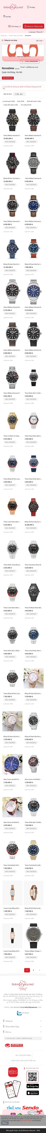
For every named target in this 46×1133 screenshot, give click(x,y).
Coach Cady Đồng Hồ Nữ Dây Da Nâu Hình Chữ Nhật (21, 908)
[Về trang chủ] (13, 7)
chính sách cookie (26, 1120)
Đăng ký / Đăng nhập (34, 26)
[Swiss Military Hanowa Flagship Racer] (12, 120)
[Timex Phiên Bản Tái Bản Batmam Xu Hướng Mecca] (34, 807)
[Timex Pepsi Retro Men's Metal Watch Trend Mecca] (34, 420)
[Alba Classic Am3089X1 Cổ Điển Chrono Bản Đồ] (34, 764)
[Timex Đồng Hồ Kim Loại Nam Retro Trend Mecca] (12, 678)
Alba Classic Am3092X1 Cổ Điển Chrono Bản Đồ (19, 822)
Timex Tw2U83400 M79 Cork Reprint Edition (18, 865)
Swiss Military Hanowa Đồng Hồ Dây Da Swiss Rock (20, 221)
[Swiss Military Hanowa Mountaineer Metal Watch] (12, 292)
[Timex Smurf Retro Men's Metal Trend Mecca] (34, 635)
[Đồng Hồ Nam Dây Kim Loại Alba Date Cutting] (34, 678)
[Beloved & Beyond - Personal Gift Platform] (23, 986)
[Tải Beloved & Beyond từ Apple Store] (33, 1092)
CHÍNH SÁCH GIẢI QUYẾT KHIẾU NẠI (23, 1060)
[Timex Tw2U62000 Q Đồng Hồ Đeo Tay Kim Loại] (34, 850)
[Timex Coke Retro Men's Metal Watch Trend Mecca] (12, 592)
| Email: (17, 1007)
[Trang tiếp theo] (39, 970)
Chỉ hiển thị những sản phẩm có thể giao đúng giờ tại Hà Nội (22, 88)
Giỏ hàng (16, 26)
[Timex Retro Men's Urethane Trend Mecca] (34, 378)
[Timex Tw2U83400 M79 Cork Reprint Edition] (12, 850)
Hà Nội (8, 17)
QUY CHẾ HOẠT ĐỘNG (23, 1055)
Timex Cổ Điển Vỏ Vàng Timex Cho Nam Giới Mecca (20, 436)
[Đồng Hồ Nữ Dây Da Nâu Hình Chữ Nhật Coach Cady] (34, 893)
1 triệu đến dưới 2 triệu (10, 105)
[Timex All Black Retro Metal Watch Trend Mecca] (34, 592)
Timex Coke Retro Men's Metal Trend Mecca (18, 522)
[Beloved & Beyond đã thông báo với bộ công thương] (13, 1045)
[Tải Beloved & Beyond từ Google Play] (33, 1086)
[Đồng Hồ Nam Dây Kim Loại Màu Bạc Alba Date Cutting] (12, 721)
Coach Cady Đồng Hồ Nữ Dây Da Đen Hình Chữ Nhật (21, 951)
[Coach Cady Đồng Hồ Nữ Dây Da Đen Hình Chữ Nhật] (12, 936)
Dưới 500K (20, 101)
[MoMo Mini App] (14, 1115)
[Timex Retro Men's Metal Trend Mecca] (12, 635)
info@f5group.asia (31, 1007)
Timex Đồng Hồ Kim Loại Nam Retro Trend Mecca (20, 693)
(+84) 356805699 (31, 61)
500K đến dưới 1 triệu (34, 101)
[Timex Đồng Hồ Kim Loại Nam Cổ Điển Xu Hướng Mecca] (12, 463)
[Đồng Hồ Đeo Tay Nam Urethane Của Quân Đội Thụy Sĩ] (12, 163)
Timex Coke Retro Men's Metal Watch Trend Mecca (20, 608)
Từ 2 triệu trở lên (26, 105)
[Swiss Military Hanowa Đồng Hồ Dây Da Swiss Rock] (34, 163)
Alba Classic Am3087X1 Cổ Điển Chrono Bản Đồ (19, 779)
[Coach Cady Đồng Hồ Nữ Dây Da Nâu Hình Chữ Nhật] (12, 893)
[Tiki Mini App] (14, 1108)
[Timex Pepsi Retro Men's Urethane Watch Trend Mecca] (34, 463)
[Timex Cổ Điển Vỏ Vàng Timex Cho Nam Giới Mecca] (12, 420)
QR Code (39, 41)
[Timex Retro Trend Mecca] (12, 549)
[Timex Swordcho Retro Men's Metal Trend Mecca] (34, 549)
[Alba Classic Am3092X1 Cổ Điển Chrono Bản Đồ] (12, 807)
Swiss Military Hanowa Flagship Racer (16, 135)
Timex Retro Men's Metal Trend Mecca (16, 651)
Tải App (32, 7)
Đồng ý (4, 1123)
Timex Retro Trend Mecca (12, 565)
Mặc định (19, 94)
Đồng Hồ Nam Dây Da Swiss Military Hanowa (18, 264)
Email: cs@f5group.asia (29, 67)
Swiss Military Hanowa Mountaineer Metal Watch (19, 307)
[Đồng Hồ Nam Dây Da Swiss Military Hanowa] (12, 249)
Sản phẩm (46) (8, 78)
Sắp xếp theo (7, 94)
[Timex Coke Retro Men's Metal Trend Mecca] (12, 506)
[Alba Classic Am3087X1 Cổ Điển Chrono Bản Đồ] (12, 764)
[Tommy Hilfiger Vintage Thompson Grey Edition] (34, 936)
